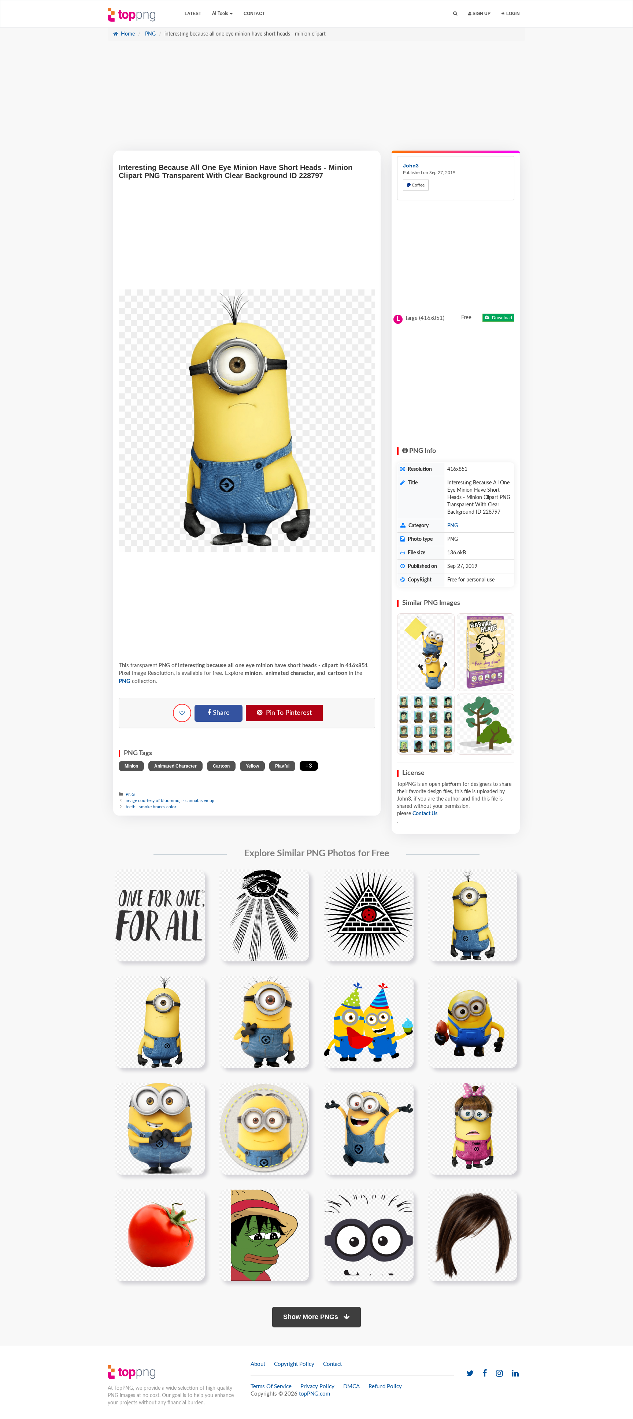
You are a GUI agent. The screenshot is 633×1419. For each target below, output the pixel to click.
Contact (254, 13)
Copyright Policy (294, 1364)
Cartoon (221, 766)
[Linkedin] (515, 1373)
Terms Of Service (271, 1386)
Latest (193, 13)
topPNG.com (314, 1394)
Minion (131, 766)
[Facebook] (484, 1373)
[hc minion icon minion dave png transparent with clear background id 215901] (264, 1128)
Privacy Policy (317, 1386)
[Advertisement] (316, 99)
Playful (282, 766)
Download (501, 317)
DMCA (351, 1386)
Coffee (418, 185)
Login (512, 13)
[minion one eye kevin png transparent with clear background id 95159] (160, 1021)
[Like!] (182, 713)
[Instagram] (499, 1373)
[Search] (455, 13)
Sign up (481, 13)
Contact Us (424, 813)
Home (127, 34)
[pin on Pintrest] (195, 879)
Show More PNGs (311, 1316)
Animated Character (175, 766)
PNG (150, 34)
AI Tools (220, 13)
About (258, 1364)
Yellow (252, 766)
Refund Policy (385, 1386)
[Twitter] (470, 1373)
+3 (309, 766)
